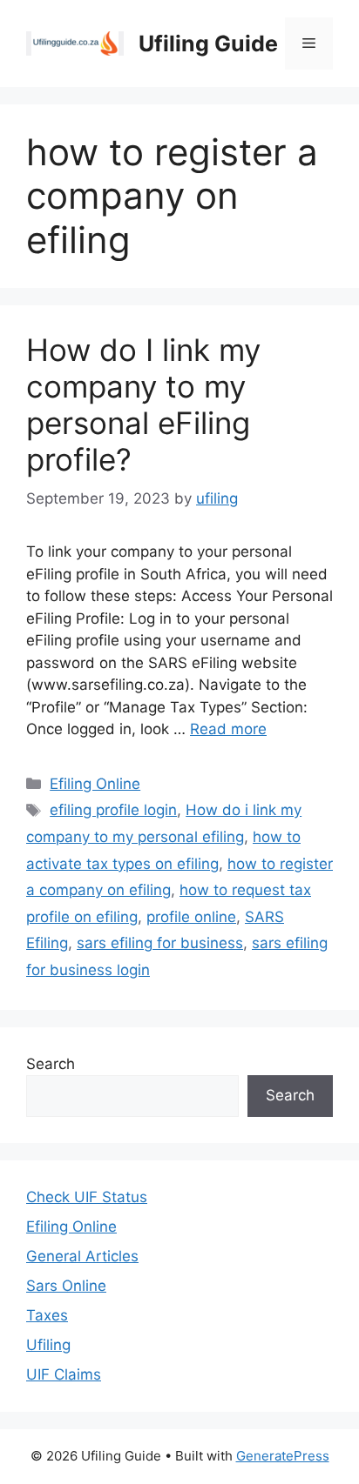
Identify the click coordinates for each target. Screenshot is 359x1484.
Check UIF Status (86, 1197)
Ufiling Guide (208, 43)
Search (50, 1064)
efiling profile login (113, 810)
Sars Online (66, 1285)
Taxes (47, 1315)
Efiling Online (95, 783)
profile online (191, 917)
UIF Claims (63, 1374)
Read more (228, 729)
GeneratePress (282, 1455)
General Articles (82, 1256)
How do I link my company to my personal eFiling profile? (143, 404)
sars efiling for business (160, 943)
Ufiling (48, 1345)
